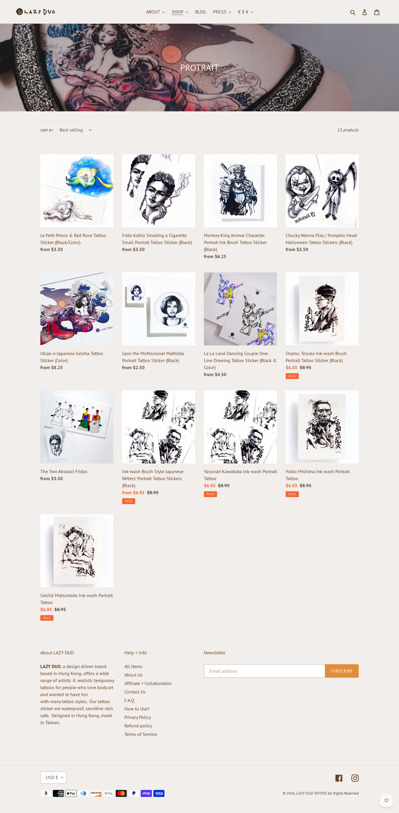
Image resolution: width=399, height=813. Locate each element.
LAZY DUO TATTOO (311, 793)
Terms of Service (140, 734)
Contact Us (134, 692)
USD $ (52, 777)
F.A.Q (129, 700)
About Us (133, 675)
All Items (133, 666)
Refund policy (138, 726)
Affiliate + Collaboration (148, 683)
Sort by (46, 130)
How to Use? (137, 709)
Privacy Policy (137, 717)
